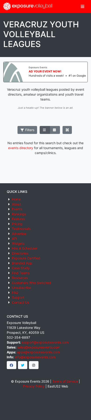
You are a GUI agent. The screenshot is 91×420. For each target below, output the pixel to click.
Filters (29, 130)
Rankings (19, 214)
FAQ (15, 292)
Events (17, 209)
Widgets (18, 243)
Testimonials (21, 229)
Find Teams (20, 273)
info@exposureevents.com (35, 357)
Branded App (22, 263)
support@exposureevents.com (45, 342)
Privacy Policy (34, 386)
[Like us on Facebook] (11, 365)
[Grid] (55, 130)
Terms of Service (65, 381)
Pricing (17, 224)
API (14, 239)
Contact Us (20, 302)
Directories (20, 253)
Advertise (19, 234)
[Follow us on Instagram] (33, 365)
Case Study (21, 268)
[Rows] (45, 130)
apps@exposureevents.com (38, 352)
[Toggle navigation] (82, 6)
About (16, 204)
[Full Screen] (67, 130)
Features (18, 219)
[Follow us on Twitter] (23, 365)
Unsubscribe (21, 288)
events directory (20, 148)
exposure (31, 6)
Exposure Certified (26, 258)
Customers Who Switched (31, 283)
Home (16, 199)
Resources (20, 278)
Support (18, 297)
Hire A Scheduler (24, 248)
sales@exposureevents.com (38, 347)
